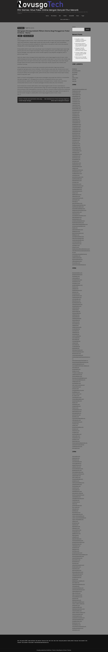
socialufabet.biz (76, 329)
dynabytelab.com (76, 98)
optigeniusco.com (76, 124)
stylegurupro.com (76, 164)
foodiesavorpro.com (77, 173)
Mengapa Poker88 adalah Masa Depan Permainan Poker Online (81, 49)
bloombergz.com (76, 512)
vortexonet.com (76, 103)
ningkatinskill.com (76, 406)
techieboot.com (76, 283)
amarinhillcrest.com (77, 505)
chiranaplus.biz (75, 586)
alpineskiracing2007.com (78, 602)
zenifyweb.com (76, 199)
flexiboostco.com (76, 91)
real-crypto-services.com (78, 385)
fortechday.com (76, 263)
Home (47, 15)
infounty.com (75, 388)
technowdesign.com (77, 376)
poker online (75, 77)
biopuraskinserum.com (77, 572)
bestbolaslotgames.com (78, 222)
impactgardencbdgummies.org (79, 443)
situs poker (31, 642)
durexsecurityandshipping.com (79, 378)
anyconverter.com (76, 530)
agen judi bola (31, 640)
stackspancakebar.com (78, 588)
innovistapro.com (76, 147)
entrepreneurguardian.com (78, 226)
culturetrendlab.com (77, 187)
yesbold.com (75, 288)
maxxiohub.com (76, 119)
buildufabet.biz (75, 348)
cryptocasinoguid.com (77, 355)
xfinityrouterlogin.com (77, 614)
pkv (73, 76)
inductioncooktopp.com (78, 238)
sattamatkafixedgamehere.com (80, 224)
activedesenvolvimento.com (79, 215)
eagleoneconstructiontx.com (79, 210)
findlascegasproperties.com (79, 205)
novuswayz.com (76, 140)
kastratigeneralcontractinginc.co (80, 360)
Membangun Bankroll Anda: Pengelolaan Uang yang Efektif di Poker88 (81, 45)
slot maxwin (82, 640)
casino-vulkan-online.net (78, 603)
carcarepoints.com (76, 397)
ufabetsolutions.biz (76, 327)
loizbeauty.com (76, 528)
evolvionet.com (76, 99)
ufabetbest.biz (75, 332)
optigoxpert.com (76, 138)
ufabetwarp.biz (75, 308)
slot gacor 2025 (23, 640)
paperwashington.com (77, 229)
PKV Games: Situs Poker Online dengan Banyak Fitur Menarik (47, 10)
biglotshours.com (76, 301)
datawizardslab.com (77, 166)
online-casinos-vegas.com (78, 612)
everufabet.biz (75, 344)
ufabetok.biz (75, 343)
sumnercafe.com (76, 415)
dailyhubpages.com (77, 217)
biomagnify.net (76, 448)
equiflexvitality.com (77, 212)
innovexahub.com (76, 106)
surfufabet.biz (75, 330)
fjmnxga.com (75, 563)
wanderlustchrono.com (77, 185)
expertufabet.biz (76, 311)
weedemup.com (76, 231)
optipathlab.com (76, 96)
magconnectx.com (77, 243)
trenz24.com (75, 524)
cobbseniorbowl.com (77, 374)
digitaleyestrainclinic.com (78, 609)
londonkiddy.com (76, 256)
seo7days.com (75, 551)
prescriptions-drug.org (77, 493)
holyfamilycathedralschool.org (79, 254)
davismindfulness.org (77, 259)
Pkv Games (53, 15)
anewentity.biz (75, 547)
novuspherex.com (76, 126)
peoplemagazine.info (77, 274)
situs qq (74, 79)
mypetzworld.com (76, 386)
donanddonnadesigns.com (78, 208)
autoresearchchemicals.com (79, 626)
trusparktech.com (76, 129)
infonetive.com (76, 568)
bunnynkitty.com (76, 559)
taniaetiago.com (76, 437)
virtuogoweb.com (76, 299)
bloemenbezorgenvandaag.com (80, 554)
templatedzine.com (77, 409)
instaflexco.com (76, 145)
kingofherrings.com (77, 544)
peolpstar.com (75, 481)
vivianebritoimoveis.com (78, 498)
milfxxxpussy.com (76, 420)
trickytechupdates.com (78, 619)
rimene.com (75, 579)
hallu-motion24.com (77, 595)
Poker (77, 15)
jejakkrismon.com (76, 533)
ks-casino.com (75, 395)
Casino (65, 15)
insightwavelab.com (77, 178)
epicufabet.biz (75, 339)
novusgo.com (75, 182)
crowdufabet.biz (76, 346)
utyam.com (75, 425)
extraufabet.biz (76, 323)
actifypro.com (75, 142)
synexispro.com (76, 245)
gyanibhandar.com (76, 306)
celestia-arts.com (76, 467)
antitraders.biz (75, 367)
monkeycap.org (76, 502)
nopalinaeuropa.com (77, 446)
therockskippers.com (77, 596)
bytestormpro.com (76, 184)
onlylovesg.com (76, 213)
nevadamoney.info (76, 577)
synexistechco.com (77, 110)
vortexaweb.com (76, 122)
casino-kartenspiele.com (78, 516)
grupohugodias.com (77, 401)
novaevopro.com (76, 128)
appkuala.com (75, 549)
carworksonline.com (77, 484)
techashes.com (76, 276)
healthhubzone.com (77, 290)
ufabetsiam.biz (75, 315)
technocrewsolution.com (78, 495)
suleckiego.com (76, 630)
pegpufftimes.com (76, 465)
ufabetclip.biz (75, 309)
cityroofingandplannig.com (78, 379)
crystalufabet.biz (76, 341)
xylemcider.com (76, 436)
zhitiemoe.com (76, 430)
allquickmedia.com (76, 538)
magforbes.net (75, 500)
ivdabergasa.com (76, 381)
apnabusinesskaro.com (77, 628)
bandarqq (74, 69)
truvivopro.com (76, 112)
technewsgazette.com (77, 540)
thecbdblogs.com (76, 624)
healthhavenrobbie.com (78, 206)
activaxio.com (75, 161)
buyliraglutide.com (76, 302)
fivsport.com (75, 408)
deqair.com (75, 402)
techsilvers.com (76, 404)
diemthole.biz (75, 535)
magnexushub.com (77, 297)
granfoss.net (75, 598)
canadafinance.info (77, 575)
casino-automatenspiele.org (79, 517)
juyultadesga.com (76, 383)
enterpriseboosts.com (77, 514)
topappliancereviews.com (78, 617)
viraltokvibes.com (76, 496)
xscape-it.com (75, 371)
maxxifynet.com (76, 105)
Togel (82, 15)
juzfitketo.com (75, 439)
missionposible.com (77, 610)
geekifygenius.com (76, 194)
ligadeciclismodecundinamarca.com (81, 249)
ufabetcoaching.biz (77, 257)
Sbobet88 (71, 15)
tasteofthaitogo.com (77, 558)
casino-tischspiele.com (78, 519)
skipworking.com (76, 526)
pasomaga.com (76, 441)
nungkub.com (75, 432)
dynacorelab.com (76, 108)
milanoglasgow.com (77, 591)
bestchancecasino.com (78, 233)
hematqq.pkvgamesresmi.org (42, 642)
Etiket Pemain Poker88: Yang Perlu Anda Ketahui (81, 57)
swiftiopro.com (75, 152)
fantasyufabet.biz (76, 313)
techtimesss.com (76, 486)
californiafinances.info (77, 574)
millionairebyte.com (77, 261)
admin (20, 36)
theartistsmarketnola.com (78, 584)
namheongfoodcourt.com (78, 589)
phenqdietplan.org (76, 413)
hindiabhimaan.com (77, 621)
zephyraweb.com (76, 121)
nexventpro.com (76, 135)
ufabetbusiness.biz (76, 318)
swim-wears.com (76, 477)
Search (74, 27)
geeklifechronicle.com (77, 170)
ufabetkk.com (75, 537)
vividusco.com (75, 114)
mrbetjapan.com (76, 545)
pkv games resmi (76, 70)
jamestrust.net (75, 523)
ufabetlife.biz (75, 325)
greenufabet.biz (76, 320)
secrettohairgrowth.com (78, 556)
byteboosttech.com (77, 295)
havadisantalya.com (77, 279)
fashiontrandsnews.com (78, 351)
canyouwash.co (76, 278)
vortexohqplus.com (77, 150)
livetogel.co (75, 201)
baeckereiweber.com (77, 272)
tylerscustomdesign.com (78, 482)
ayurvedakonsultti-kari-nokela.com (80, 365)
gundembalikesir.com (77, 285)
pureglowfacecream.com (78, 542)
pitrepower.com (76, 605)
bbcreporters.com (76, 353)
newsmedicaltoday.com (78, 240)
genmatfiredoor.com (77, 203)
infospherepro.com (76, 171)
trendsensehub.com (77, 189)
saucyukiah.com (76, 456)
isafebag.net (75, 510)
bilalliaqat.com (75, 235)
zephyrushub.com (76, 94)
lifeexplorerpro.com (77, 180)
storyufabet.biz (76, 337)
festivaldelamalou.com (77, 472)
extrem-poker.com (76, 393)
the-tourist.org (75, 507)
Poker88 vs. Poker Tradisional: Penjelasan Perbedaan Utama (80, 40)
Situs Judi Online (64, 19)
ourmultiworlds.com (77, 461)
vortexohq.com (76, 175)
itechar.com (75, 287)
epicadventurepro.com (77, 177)
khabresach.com (76, 623)
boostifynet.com (76, 133)
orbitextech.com (76, 196)
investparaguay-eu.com (78, 390)
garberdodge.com (76, 475)
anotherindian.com (76, 434)
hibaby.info (75, 228)
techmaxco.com (76, 157)
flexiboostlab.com (76, 149)
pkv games (31, 28)
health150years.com (77, 491)
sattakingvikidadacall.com (78, 220)
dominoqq (74, 74)
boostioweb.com (76, 92)
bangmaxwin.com (76, 567)
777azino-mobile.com (77, 372)
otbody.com (75, 521)
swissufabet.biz (76, 316)
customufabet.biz (76, 336)
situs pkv (74, 81)
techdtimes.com (76, 281)
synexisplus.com (76, 101)
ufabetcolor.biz (76, 322)
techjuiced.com (76, 294)
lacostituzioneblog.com (78, 427)
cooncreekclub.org (76, 463)
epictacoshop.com (76, 570)
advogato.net (75, 509)
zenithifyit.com (76, 117)
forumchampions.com (77, 468)
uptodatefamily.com (77, 422)
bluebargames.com (77, 470)
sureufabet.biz (75, 334)
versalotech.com (76, 156)
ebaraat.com (75, 292)
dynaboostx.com (76, 143)
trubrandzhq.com (76, 131)
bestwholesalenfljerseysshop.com (80, 362)
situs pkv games (63, 640)
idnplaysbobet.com (77, 219)
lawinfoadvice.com (76, 411)
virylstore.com (75, 488)
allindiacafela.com (76, 600)
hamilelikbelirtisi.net (77, 154)
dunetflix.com (75, 416)
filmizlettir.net (75, 460)
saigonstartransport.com (78, 565)
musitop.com (75, 423)
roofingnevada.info (76, 242)
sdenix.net (74, 503)
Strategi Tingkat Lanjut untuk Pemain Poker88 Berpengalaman (80, 54)
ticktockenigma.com (77, 191)
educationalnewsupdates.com (79, 89)
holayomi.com (75, 247)
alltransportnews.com (77, 350)
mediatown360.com (77, 607)
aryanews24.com (76, 369)
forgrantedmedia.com (77, 479)
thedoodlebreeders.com (78, 399)
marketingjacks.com (77, 616)
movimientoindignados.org (78, 418)
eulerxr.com (75, 192)
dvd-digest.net (75, 582)
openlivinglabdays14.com (78, 364)
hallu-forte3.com (76, 593)
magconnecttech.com (77, 198)
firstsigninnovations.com (78, 474)
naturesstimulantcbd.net (78, 444)
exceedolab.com (76, 159)
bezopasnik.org (75, 561)
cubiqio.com (75, 168)
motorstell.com (76, 489)
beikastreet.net (76, 458)
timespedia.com (76, 531)
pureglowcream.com (77, 552)
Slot (60, 15)
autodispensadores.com (78, 236)
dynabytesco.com (76, 163)
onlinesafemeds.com (77, 304)
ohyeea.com (75, 429)
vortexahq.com (76, 115)
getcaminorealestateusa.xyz (79, 264)
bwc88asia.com (76, 392)
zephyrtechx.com (76, 136)
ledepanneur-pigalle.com (78, 581)
